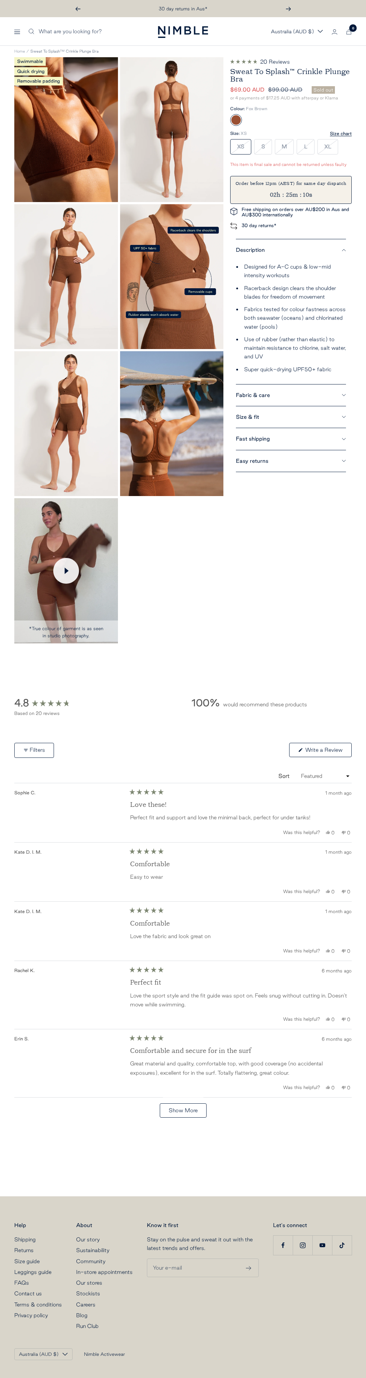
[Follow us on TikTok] (342, 1245)
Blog (82, 1315)
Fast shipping (253, 439)
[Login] (334, 31)
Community (90, 1261)
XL (327, 146)
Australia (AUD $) (292, 31)
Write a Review (328, 751)
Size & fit (247, 417)
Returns (24, 1250)
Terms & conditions (38, 1304)
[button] (260, 62)
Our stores (89, 1283)
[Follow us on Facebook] (283, 1245)
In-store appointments (104, 1272)
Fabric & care (253, 395)
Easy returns (252, 461)
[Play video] (66, 571)
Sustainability (92, 1250)
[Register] (249, 1267)
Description (250, 250)
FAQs (21, 1283)
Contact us (28, 1293)
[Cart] (349, 31)
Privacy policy (31, 1315)
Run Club (87, 1326)
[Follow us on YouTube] (322, 1245)
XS (240, 146)
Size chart (341, 133)
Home (19, 51)
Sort (284, 776)
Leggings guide (32, 1272)
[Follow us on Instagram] (302, 1245)
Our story (88, 1239)
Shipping (25, 1239)
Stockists (88, 1293)
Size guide (27, 1261)
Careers (85, 1304)
